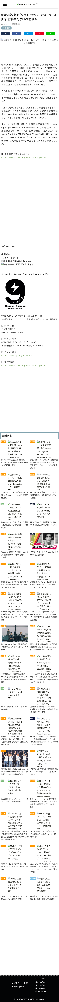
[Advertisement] (29, 53)
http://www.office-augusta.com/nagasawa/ (24, 157)
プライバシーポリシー (22, 983)
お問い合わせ (19, 987)
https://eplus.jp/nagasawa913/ (17, 355)
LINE (50, 34)
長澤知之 (6, 28)
